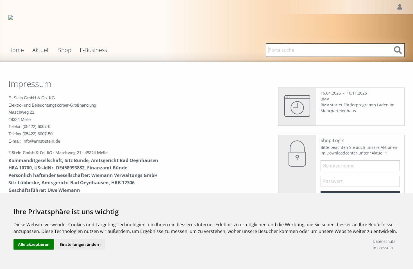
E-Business (93, 50)
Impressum (383, 247)
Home (16, 50)
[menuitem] (20, 50)
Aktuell (41, 50)
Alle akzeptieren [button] (33, 244)
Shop (64, 50)
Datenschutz (384, 241)
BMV (325, 99)
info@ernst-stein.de (41, 141)
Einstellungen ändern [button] (80, 244)
